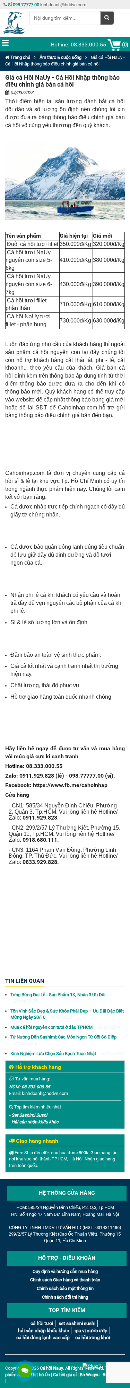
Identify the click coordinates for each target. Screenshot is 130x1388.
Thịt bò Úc (40, 1374)
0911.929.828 (36, 775)
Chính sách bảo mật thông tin (65, 1288)
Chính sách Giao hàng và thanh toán (65, 1279)
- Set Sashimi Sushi (28, 1115)
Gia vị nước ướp (91, 1330)
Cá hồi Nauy (51, 1368)
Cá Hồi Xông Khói (92, 1337)
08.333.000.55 (44, 766)
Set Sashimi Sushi (77, 1323)
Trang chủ (19, 57)
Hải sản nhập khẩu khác (43, 1330)
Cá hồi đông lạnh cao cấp (43, 1337)
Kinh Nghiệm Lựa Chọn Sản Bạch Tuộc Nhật (67, 1053)
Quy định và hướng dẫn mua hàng (65, 1271)
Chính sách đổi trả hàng (65, 1297)
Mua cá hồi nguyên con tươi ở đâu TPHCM (65, 1027)
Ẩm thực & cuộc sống (60, 57)
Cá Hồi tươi (42, 1323)
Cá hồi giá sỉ (65, 1374)
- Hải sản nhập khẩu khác (34, 1121)
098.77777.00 (86, 775)
